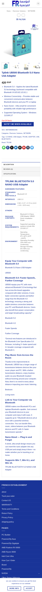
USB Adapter (17, 137)
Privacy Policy (7, 517)
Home (9, 11)
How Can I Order (8, 560)
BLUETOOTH (6, 139)
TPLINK (25, 137)
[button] (3, 3)
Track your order (8, 496)
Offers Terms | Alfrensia (11, 578)
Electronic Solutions (19, 11)
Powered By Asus (9, 539)
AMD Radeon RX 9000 (11, 548)
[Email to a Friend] (20, 148)
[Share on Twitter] (16, 148)
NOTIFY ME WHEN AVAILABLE (18, 124)
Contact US (6, 500)
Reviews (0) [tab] (8, 169)
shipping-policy (8, 522)
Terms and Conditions (10, 509)
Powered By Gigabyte (10, 543)
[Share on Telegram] (32, 148)
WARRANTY (7, 505)
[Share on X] (12, 148)
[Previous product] (23, 15)
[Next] (37, 41)
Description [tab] (8, 164)
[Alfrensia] (21, 3)
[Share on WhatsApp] (4, 148)
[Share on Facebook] (8, 148)
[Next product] (18, 15)
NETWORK (31, 11)
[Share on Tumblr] (28, 148)
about (4, 492)
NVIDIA (5, 573)
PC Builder (6, 535)
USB (37, 137)
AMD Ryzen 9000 (9, 552)
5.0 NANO (9, 137)
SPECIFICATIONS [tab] (9, 174)
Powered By (6, 569)
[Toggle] (39, 573)
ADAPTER (31, 137)
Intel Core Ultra (8, 556)
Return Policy (7, 513)
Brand (4, 565)
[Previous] (5, 41)
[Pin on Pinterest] (24, 148)
